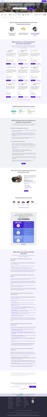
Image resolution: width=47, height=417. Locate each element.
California (17, 17)
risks (25, 319)
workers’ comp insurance (17, 131)
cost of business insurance (28, 182)
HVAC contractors (14, 135)
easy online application (17, 265)
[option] (14, 203)
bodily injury (21, 149)
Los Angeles (34, 270)
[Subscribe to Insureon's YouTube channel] (33, 399)
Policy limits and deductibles (28, 187)
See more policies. (27, 99)
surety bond (16, 313)
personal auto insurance (29, 160)
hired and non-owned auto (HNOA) (31, 157)
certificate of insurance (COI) (20, 268)
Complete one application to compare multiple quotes (35, 34)
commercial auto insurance (16, 144)
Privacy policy (16, 410)
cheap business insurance (28, 366)
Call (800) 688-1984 (18, 395)
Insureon (12, 412)
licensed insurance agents (20, 365)
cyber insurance (17, 278)
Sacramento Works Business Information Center (18, 329)
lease (11, 263)
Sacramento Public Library (17, 337)
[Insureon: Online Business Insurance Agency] (3, 1)
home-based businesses (26, 306)
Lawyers (12, 304)
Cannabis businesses (14, 312)
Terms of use (19, 410)
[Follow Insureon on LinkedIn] (32, 399)
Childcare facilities (14, 310)
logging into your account (28, 268)
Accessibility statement (26, 410)
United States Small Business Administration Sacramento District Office (24, 343)
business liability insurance (32, 312)
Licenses (23, 410)
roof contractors (24, 134)
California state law (14, 130)
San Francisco (29, 270)
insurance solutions (27, 318)
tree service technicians (30, 134)
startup (12, 333)
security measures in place (26, 279)
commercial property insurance (15, 307)
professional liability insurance (22, 304)
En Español (31, 410)
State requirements (12, 17)
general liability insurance (29, 302)
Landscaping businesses (15, 302)
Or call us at (23, 10)
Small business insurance (6, 17)
